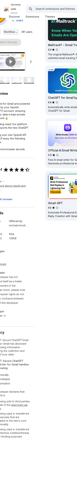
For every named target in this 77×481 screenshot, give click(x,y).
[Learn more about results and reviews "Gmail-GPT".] (57, 207)
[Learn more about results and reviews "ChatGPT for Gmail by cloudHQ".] (57, 102)
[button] (10, 61)
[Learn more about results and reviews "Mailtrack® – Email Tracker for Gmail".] (57, 49)
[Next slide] (30, 61)
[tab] (14, 16)
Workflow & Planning (11, 32)
